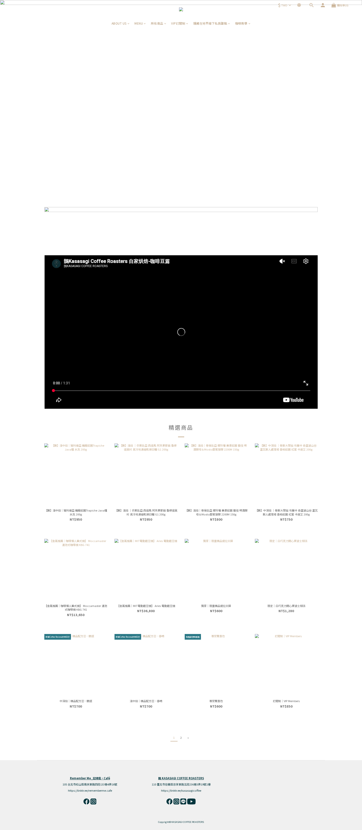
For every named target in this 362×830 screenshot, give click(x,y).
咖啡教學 (241, 23)
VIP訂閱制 (178, 23)
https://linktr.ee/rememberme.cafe (90, 790)
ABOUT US (119, 23)
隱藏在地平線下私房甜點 (210, 23)
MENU (138, 23)
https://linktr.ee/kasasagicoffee (181, 790)
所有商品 (157, 23)
